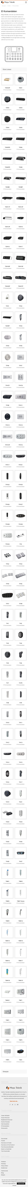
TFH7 (20, 365)
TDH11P (7, 207)
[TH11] (20, 714)
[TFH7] (20, 357)
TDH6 (20, 147)
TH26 (20, 841)
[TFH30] (20, 515)
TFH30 (21, 524)
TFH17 (7, 465)
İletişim (3, 1175)
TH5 (7, 663)
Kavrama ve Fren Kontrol (7, 1145)
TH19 (7, 802)
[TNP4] (7, 1031)
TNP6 (7, 1060)
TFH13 (7, 425)
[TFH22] (7, 476)
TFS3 (20, 564)
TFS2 (7, 564)
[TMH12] (20, 912)
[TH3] (7, 634)
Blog (2, 1172)
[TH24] (20, 813)
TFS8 (20, 603)
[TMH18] (7, 972)
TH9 (20, 703)
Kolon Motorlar (5, 1117)
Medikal (3, 1161)
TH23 (7, 822)
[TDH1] (20, 79)
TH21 (20, 802)
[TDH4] (7, 119)
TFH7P (7, 385)
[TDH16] (7, 238)
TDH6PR (7, 167)
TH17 (20, 782)
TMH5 (7, 901)
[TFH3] (20, 317)
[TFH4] (7, 337)
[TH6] (20, 654)
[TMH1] (7, 873)
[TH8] (7, 694)
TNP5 (20, 1040)
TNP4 (7, 1040)
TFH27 (21, 504)
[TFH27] (20, 496)
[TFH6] (7, 357)
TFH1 (7, 306)
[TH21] (20, 793)
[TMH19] (20, 972)
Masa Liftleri (4, 1165)
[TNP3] (20, 1011)
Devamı (14, 1185)
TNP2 (7, 1020)
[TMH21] (7, 991)
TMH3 (20, 881)
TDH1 (20, 88)
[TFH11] (20, 396)
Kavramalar (4, 1138)
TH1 (7, 623)
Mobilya (3, 1163)
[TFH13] (7, 416)
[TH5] (7, 654)
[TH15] (20, 753)
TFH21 (21, 465)
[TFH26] (7, 496)
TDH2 (7, 108)
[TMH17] (20, 952)
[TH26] (20, 833)
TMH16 (7, 960)
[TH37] (20, 853)
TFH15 (21, 425)
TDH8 (20, 167)
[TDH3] (20, 99)
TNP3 (20, 1020)
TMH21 (7, 1000)
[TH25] (7, 833)
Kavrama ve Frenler (6, 1142)
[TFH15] (20, 416)
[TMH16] (7, 952)
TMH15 (20, 941)
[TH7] (7, 674)
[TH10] (7, 714)
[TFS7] (7, 595)
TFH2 (20, 306)
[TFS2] (7, 555)
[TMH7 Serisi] (20, 892)
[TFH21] (20, 456)
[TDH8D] (7, 178)
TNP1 (20, 1000)
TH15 (20, 762)
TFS (20, 544)
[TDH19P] (20, 258)
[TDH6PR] (7, 158)
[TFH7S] (20, 377)
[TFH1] (7, 297)
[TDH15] (20, 218)
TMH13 (7, 941)
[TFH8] (7, 396)
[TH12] (7, 734)
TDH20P (7, 286)
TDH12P (20, 207)
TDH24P (7, 88)
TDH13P (7, 226)
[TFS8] (20, 595)
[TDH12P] (20, 198)
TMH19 (20, 980)
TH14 (7, 762)
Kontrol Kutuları (5, 1121)
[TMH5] (7, 892)
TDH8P (20, 187)
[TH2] (20, 615)
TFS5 (7, 584)
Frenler (3, 1140)
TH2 (20, 623)
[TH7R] (20, 674)
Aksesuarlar (4, 1128)
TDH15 (20, 226)
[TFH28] (7, 515)
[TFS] (20, 535)
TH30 (7, 861)
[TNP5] (20, 1031)
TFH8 (7, 405)
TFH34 (7, 544)
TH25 (7, 841)
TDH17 (20, 246)
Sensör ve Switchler (6, 1149)
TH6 (20, 663)
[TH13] (20, 734)
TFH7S (21, 385)
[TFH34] (7, 535)
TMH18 (7, 980)
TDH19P (20, 266)
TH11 (20, 722)
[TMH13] (7, 932)
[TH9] (20, 694)
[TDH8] (20, 158)
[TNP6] (7, 1051)
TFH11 (21, 405)
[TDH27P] (20, 277)
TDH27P (20, 286)
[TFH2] (20, 297)
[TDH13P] (7, 218)
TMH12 (20, 921)
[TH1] (7, 615)
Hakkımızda (4, 1170)
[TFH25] (20, 476)
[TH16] (7, 773)
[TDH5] (20, 119)
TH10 (7, 722)
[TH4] (20, 634)
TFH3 (20, 326)
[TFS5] (7, 575)
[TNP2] (7, 1011)
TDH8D (7, 187)
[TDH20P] (7, 277)
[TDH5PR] (7, 139)
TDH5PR (7, 147)
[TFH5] (20, 337)
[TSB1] (20, 1051)
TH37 (20, 861)
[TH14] (7, 753)
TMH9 (7, 921)
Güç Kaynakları (5, 1124)
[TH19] (7, 793)
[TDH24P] (7, 79)
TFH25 (21, 484)
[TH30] (7, 853)
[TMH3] (20, 873)
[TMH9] (7, 912)
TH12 (7, 742)
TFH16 (21, 445)
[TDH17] (20, 238)
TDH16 (7, 246)
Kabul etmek (21, 1183)
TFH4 (7, 346)
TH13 (20, 742)
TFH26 (7, 504)
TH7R (20, 683)
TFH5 (20, 346)
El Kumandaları (5, 1126)
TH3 (7, 643)
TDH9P (7, 326)
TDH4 (7, 127)
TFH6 (7, 365)
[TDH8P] (20, 178)
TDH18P (7, 266)
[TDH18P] (7, 258)
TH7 (7, 683)
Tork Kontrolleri (5, 1151)
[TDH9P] (7, 317)
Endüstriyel (4, 1168)
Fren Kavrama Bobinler (7, 1147)
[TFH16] (20, 436)
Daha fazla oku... (14, 1101)
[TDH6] (20, 139)
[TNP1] (20, 991)
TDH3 (20, 108)
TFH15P (7, 445)
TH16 (7, 782)
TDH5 (20, 127)
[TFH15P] (7, 436)
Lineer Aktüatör (5, 1115)
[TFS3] (20, 555)
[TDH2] (7, 99)
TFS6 (20, 584)
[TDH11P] (7, 198)
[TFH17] (7, 456)
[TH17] (20, 773)
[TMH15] (20, 932)
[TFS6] (20, 575)
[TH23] (7, 813)
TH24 (20, 822)
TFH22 (7, 484)
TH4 (20, 643)
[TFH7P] (7, 377)
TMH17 (20, 960)
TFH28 (7, 524)
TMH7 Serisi (20, 901)
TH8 (7, 703)
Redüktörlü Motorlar (6, 1119)
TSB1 (20, 1060)
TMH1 (7, 881)
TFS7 (7, 603)
